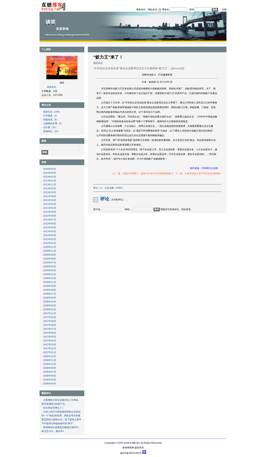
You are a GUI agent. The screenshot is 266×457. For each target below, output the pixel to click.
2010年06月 (49, 223)
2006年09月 (49, 368)
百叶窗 (46, 127)
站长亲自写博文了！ (53, 407)
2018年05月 (49, 169)
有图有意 (48, 119)
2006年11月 (49, 360)
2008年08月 (49, 290)
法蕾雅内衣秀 (50, 123)
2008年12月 (49, 278)
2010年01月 (49, 243)
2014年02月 (49, 176)
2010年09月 (49, 212)
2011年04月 (49, 200)
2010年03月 (49, 235)
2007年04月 (49, 340)
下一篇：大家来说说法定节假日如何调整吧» (198, 173)
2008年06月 (49, 297)
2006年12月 (49, 356)
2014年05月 (49, 173)
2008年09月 (49, 286)
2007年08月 (49, 325)
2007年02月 (49, 348)
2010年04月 (49, 231)
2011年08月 (49, 196)
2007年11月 (49, 313)
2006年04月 (49, 383)
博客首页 (140, 9)
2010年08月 (49, 215)
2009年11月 (49, 251)
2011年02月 (49, 204)
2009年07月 (49, 262)
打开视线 (48, 115)
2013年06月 (49, 188)
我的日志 (48, 111)
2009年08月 (49, 258)
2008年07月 (49, 294)
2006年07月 (49, 372)
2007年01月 (49, 352)
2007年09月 (49, 321)
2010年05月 (49, 227)
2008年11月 (49, 282)
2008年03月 (49, 305)
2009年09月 (49, 254)
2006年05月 (49, 379)
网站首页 (152, 9)
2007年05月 (49, 336)
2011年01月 (49, 208)
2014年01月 (49, 180)
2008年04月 (49, 301)
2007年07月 (49, 329)
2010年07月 (49, 219)
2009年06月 (49, 266)
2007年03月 (49, 344)
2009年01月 (49, 274)
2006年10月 (49, 364)
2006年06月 (49, 375)
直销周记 (48, 131)
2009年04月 (49, 270)
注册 (224, 9)
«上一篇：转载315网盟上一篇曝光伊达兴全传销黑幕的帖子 (143, 173)
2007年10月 (49, 317)
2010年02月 (49, 239)
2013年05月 (49, 192)
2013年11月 (49, 184)
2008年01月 (49, 309)
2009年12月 (49, 247)
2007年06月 (49, 333)
